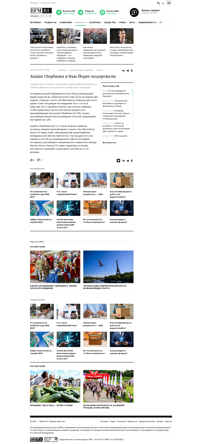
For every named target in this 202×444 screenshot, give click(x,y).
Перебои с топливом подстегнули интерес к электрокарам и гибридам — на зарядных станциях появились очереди (67, 54)
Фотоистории (37, 246)
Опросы (168, 421)
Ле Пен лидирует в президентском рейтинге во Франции (116, 93)
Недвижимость (147, 22)
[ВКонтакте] (123, 70)
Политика (95, 22)
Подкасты (50, 22)
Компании (66, 22)
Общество (110, 22)
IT (161, 22)
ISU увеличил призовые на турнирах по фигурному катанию (115, 103)
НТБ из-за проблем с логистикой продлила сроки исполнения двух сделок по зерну (116, 127)
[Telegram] (127, 70)
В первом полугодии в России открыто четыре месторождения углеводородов (116, 114)
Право (122, 22)
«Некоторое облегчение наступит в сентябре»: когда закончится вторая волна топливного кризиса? (41, 52)
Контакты (121, 421)
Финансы (80, 22)
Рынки (99, 70)
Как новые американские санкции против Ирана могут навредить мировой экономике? (94, 52)
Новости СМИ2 (37, 241)
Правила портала (147, 421)
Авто (132, 22)
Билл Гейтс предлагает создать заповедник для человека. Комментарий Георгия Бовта (121, 51)
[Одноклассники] (132, 70)
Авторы (159, 421)
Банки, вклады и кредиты (82, 70)
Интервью (35, 22)
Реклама (104, 421)
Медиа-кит (132, 421)
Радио (113, 421)
